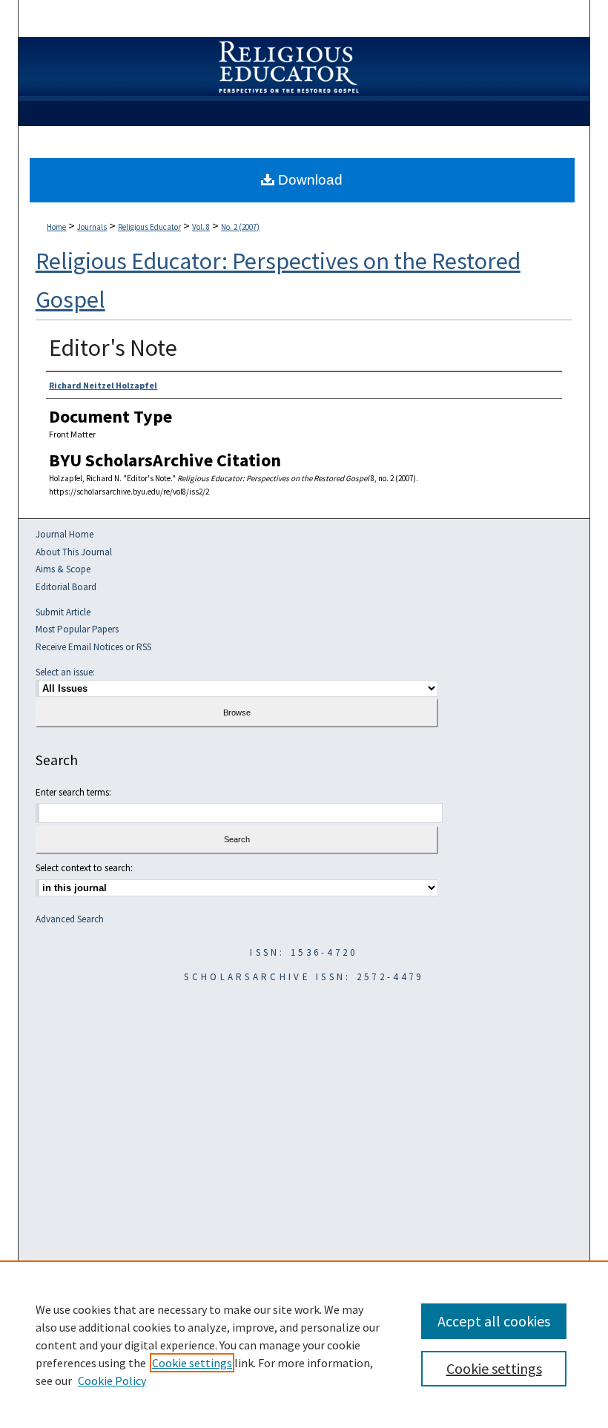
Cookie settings (192, 1362)
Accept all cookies (493, 1321)
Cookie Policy (112, 1380)
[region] (304, 1344)
